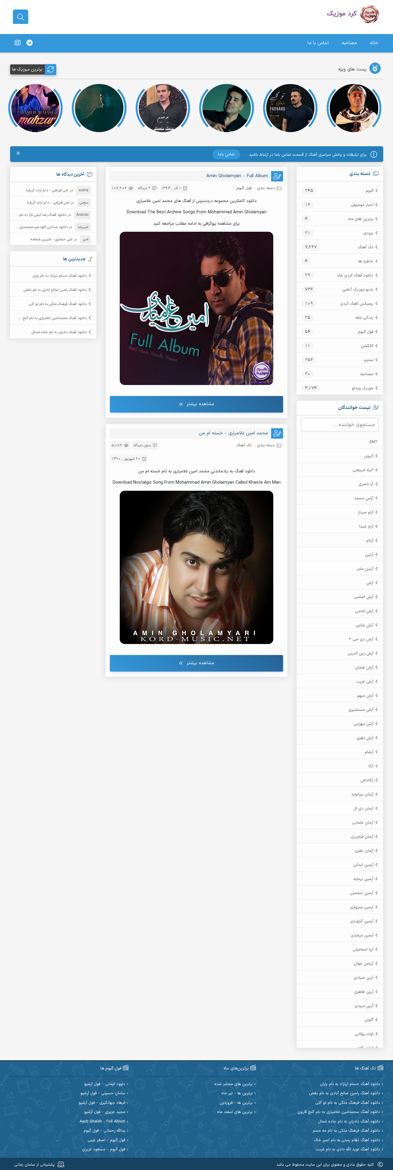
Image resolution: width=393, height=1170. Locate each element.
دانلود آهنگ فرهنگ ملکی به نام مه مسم (346, 1131)
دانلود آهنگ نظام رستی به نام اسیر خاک (347, 1140)
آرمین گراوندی (361, 921)
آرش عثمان (364, 668)
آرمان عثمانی (362, 823)
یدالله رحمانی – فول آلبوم (104, 1131)
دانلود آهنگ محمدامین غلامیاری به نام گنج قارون (50, 318)
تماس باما (226, 154)
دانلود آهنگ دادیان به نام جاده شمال (59, 332)
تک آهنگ (365, 247)
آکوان (368, 1020)
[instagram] (17, 43)
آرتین (369, 555)
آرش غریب (364, 682)
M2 (375, 442)
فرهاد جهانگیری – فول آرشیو (102, 1103)
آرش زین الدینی (360, 653)
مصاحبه (349, 43)
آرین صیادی (363, 978)
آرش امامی (364, 611)
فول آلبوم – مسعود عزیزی (103, 1150)
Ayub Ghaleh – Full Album (102, 1122)
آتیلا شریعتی (362, 470)
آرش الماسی (363, 597)
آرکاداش (366, 780)
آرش (369, 583)
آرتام (369, 541)
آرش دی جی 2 (360, 639)
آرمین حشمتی (361, 893)
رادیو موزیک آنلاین (357, 290)
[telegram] (29, 43)
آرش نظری (364, 738)
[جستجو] (20, 17)
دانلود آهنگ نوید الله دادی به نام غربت (348, 1150)
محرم (368, 360)
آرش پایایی (364, 625)
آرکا (370, 766)
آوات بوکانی (364, 1034)
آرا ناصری (366, 484)
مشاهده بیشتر (200, 404)
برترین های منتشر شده (233, 1084)
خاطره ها (365, 261)
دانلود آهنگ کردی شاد (355, 275)
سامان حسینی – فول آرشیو (102, 1093)
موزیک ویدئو (362, 388)
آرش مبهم (365, 696)
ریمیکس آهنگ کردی (356, 304)
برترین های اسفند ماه (235, 1112)
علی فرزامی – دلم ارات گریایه (47, 190)
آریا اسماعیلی (362, 950)
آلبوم (369, 191)
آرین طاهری (363, 992)
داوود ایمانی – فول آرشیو (104, 1084)
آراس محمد (363, 498)
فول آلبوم (365, 332)
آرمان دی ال (363, 809)
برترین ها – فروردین (236, 1103)
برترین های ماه (360, 219)
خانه (374, 43)
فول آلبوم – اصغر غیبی (106, 1140)
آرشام (369, 752)
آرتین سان (365, 569)
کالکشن (367, 346)
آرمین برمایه (363, 879)
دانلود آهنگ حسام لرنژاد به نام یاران (60, 276)
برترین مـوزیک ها (27, 69)
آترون (368, 456)
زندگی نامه (364, 318)
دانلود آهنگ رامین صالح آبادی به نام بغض (55, 290)
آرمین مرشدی (362, 935)
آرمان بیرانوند (362, 794)
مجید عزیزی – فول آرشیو (104, 1112)
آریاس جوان (363, 964)
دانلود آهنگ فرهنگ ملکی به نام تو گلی (58, 304)
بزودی (368, 233)
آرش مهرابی (363, 724)
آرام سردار (365, 512)
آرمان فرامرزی (362, 837)
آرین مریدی (364, 1006)
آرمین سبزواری (361, 907)
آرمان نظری (364, 851)
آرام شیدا (366, 527)
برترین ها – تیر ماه (237, 1093)
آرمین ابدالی (363, 865)
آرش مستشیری (360, 710)
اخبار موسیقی (362, 205)
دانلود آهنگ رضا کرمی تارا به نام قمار (39, 215)
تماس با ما (318, 43)
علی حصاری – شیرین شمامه (51, 239)
